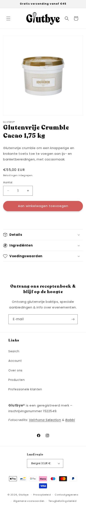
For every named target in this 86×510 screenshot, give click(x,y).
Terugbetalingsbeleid (62, 501)
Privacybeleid (42, 494)
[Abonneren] (72, 319)
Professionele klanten (25, 389)
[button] (8, 18)
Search (13, 351)
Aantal (7, 182)
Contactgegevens (66, 494)
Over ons (15, 370)
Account (15, 361)
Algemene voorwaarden (28, 501)
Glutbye (24, 494)
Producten (16, 380)
